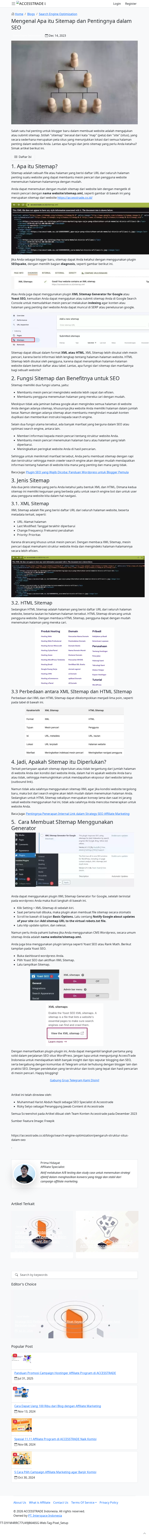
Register (131, 4)
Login (117, 4)
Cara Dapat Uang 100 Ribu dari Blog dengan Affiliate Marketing (57, 1406)
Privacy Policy (109, 1503)
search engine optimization (58, 14)
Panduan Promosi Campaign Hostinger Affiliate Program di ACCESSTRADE (65, 1373)
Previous (6, 1314)
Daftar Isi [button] (24, 157)
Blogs (31, 14)
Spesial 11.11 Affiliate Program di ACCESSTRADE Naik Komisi (55, 1439)
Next (142, 1314)
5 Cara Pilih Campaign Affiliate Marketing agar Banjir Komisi (55, 1472)
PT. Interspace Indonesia (45, 1516)
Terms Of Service (82, 1503)
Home (19, 14)
